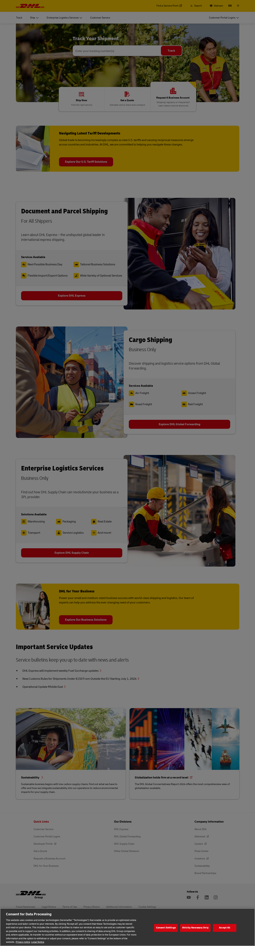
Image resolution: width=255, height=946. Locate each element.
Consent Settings (166, 927)
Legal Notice (37, 942)
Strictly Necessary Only (195, 927)
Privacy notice (23, 942)
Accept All (224, 927)
